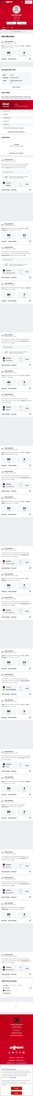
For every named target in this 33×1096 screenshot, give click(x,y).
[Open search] (22, 2)
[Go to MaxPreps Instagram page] (16, 1053)
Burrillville (28, 287)
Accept (16, 1088)
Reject (16, 1093)
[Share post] (30, 59)
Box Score (4, 59)
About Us (12, 1057)
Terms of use (10, 1063)
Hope (27, 704)
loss (23, 46)
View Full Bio (16, 87)
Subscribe (11, 1060)
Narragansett (5, 806)
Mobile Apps (20, 1057)
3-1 (13, 860)
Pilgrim (27, 375)
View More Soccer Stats (16, 153)
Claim (11, 23)
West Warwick (25, 603)
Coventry (8, 183)
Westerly (28, 781)
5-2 (9, 759)
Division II (6, 121)
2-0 (24, 255)
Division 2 (6, 124)
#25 (16, 20)
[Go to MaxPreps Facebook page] (24, 1053)
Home (3, 27)
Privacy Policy (20, 1060)
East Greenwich (6, 255)
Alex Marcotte (17, 15)
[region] (16, 1080)
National (6, 114)
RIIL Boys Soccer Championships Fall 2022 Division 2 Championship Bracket (18, 177)
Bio (8, 27)
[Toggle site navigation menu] (2, 2)
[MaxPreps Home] (9, 2)
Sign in (28, 2)
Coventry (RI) (16, 16)
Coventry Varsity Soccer (16, 80)
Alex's (3, 46)
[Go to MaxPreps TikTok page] (9, 1053)
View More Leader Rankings (16, 132)
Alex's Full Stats (12, 59)
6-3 (13, 343)
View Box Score (7, 993)
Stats (12, 27)
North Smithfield (25, 680)
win (23, 228)
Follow (21, 23)
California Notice (21, 1063)
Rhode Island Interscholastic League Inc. (14, 128)
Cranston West (25, 554)
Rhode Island (7, 118)
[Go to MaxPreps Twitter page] (20, 1053)
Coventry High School (16, 1024)
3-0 (13, 479)
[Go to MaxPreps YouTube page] (13, 1053)
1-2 (24, 167)
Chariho (28, 46)
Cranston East (24, 477)
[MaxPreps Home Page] (11, 31)
